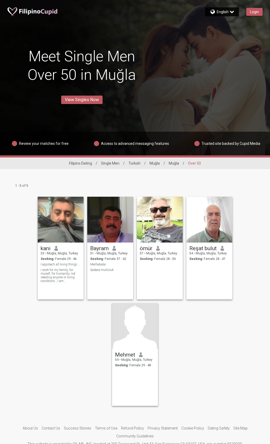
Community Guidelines (135, 436)
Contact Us (51, 428)
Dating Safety (219, 428)
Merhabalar (98, 264)
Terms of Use (106, 428)
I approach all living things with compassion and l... (61, 264)
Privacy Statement (163, 428)
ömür (146, 248)
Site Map (240, 428)
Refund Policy (132, 428)
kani (46, 248)
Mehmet (125, 355)
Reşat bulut (203, 248)
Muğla (155, 163)
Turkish (134, 163)
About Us (30, 428)
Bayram (99, 248)
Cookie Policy (192, 428)
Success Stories (77, 428)
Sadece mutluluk (102, 270)
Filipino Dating (80, 163)
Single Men (110, 163)
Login (254, 12)
